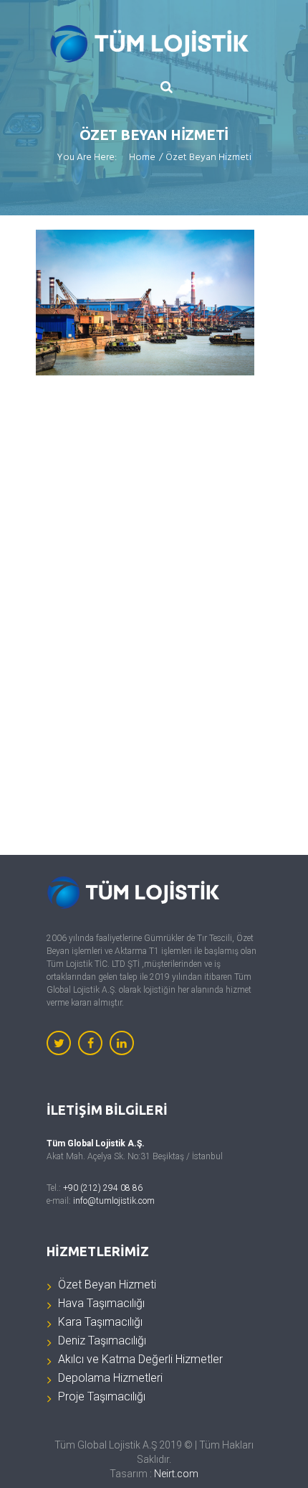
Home (142, 158)
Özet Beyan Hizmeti (107, 1284)
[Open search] (167, 87)
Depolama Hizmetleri (110, 1378)
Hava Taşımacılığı (101, 1303)
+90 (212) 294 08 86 (103, 1188)
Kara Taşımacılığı (100, 1322)
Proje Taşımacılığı (101, 1396)
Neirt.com (176, 1473)
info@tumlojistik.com (114, 1201)
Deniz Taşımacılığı (102, 1340)
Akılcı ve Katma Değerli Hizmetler (140, 1359)
